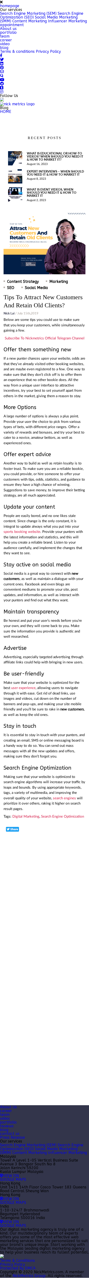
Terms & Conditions (17, 1260)
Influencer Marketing (67, 21)
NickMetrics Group (29, 1275)
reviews (7, 1126)
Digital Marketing (25, 816)
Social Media (36, 288)
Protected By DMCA (18, 1268)
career (6, 40)
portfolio (8, 32)
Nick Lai (9, 313)
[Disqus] (44, 891)
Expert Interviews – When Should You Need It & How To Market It (55, 172)
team (4, 36)
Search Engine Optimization (62, 816)
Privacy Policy (48, 51)
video (5, 44)
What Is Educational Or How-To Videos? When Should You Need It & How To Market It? (55, 156)
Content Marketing (29, 21)
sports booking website (22, 532)
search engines (64, 798)
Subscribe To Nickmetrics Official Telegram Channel (44, 338)
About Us (8, 1107)
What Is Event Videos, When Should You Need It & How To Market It (51, 193)
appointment (12, 25)
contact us (9, 1133)
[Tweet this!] (12, 829)
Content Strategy (23, 282)
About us (8, 28)
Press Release (12, 1137)
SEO (10, 288)
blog (4, 47)
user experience (23, 688)
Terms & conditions (17, 51)
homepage (9, 6)
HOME (5, 111)
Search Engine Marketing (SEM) (28, 13)
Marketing (58, 282)
